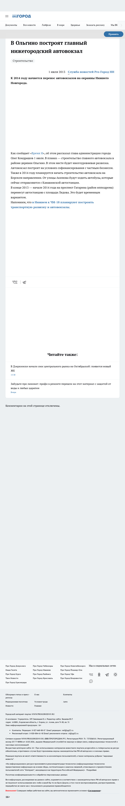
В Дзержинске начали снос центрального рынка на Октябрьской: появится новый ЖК (61, 370)
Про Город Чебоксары (43, 666)
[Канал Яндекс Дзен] (115, 674)
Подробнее (91, 770)
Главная (37, 706)
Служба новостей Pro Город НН (91, 72)
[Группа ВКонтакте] (91, 674)
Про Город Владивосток (71, 678)
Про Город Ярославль (43, 678)
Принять (114, 34)
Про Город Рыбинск (42, 674)
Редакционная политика (17, 701)
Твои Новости (12, 678)
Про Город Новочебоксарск (72, 666)
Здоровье (75, 25)
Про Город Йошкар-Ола (71, 670)
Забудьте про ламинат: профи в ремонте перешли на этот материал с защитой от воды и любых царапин (61, 387)
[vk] (15, 282)
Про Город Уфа (67, 674)
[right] (121, 25)
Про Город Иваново (42, 670)
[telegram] (25, 282)
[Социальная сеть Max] (91, 681)
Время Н (37, 153)
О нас (36, 694)
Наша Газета (11, 670)
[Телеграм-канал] (107, 674)
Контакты (67, 694)
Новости (9, 706)
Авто (65, 701)
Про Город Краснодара (16, 682)
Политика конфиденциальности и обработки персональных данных (36, 774)
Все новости (29, 25)
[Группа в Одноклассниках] (99, 674)
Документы (11, 25)
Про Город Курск (13, 674)
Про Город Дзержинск (16, 666)
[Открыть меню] (7, 16)
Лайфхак (46, 25)
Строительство (23, 61)
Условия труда (41, 701)
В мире (60, 25)
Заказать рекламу (95, 25)
